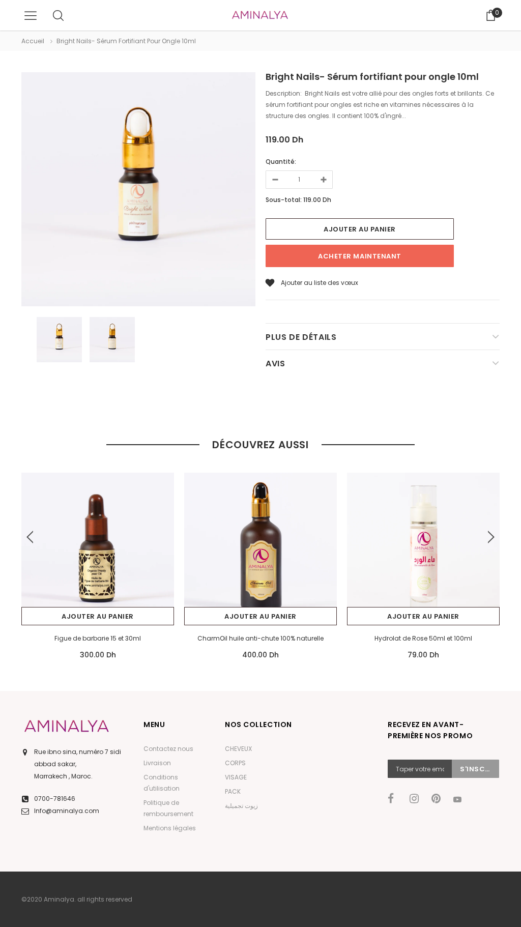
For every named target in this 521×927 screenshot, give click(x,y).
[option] (138, 190)
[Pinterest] (439, 798)
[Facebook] (395, 798)
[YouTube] (461, 799)
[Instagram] (417, 798)
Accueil (32, 41)
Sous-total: (284, 199)
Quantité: (281, 161)
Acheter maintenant (359, 256)
